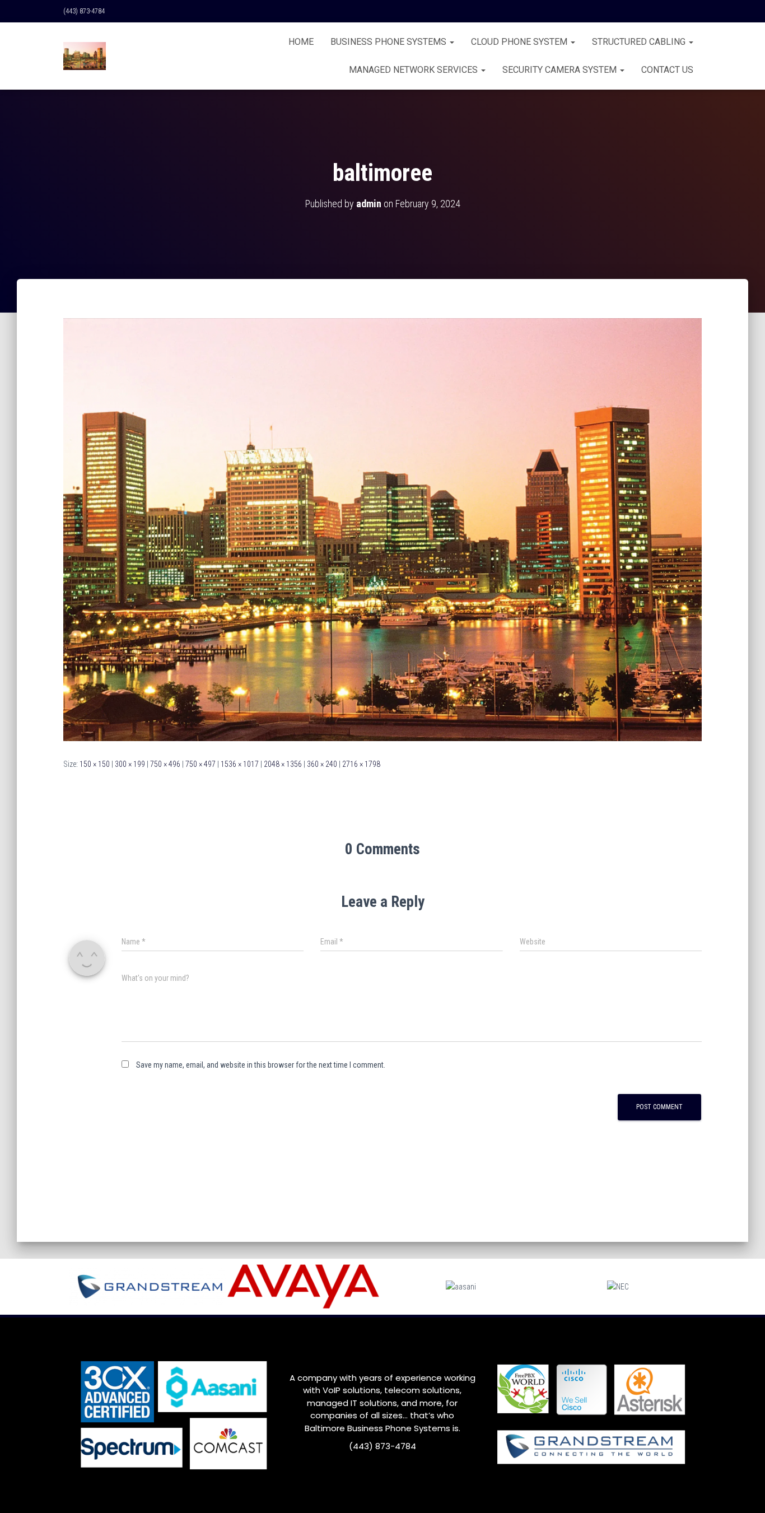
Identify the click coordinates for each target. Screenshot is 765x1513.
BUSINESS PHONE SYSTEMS (389, 41)
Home (301, 41)
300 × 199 (130, 764)
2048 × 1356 (283, 764)
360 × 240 (322, 764)
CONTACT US (667, 69)
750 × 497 (200, 764)
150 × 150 (95, 764)
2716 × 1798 (361, 764)
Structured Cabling (640, 41)
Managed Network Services (414, 69)
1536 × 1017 (240, 764)
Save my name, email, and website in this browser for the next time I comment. (260, 1064)
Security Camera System (560, 69)
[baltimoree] (382, 528)
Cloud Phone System (520, 41)
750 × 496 (165, 764)
